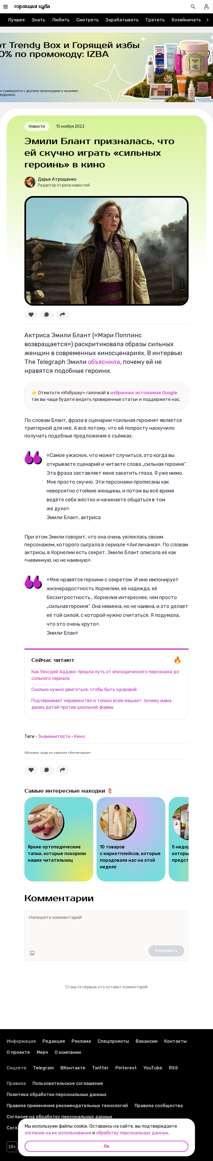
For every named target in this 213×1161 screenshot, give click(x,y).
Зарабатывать (122, 19)
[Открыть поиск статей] (193, 6)
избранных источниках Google (143, 392)
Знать (38, 19)
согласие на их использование (58, 1132)
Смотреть (87, 19)
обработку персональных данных (132, 1132)
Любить (61, 19)
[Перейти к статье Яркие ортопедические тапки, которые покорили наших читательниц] (58, 839)
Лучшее (16, 19)
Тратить (155, 19)
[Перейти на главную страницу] (32, 6)
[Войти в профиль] (206, 6)
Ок (106, 1146)
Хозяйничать (186, 19)
